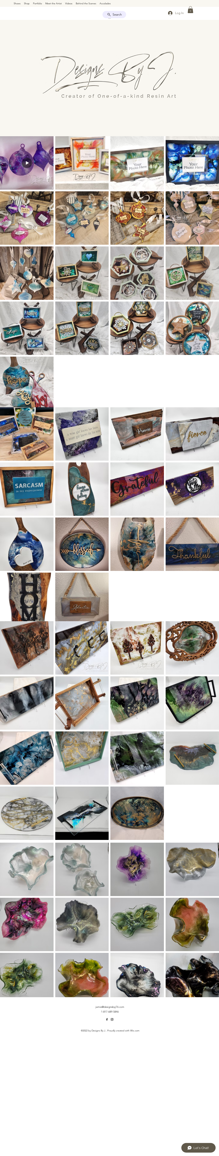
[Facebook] (107, 1019)
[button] (190, 9)
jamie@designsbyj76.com (109, 1006)
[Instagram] (112, 1019)
